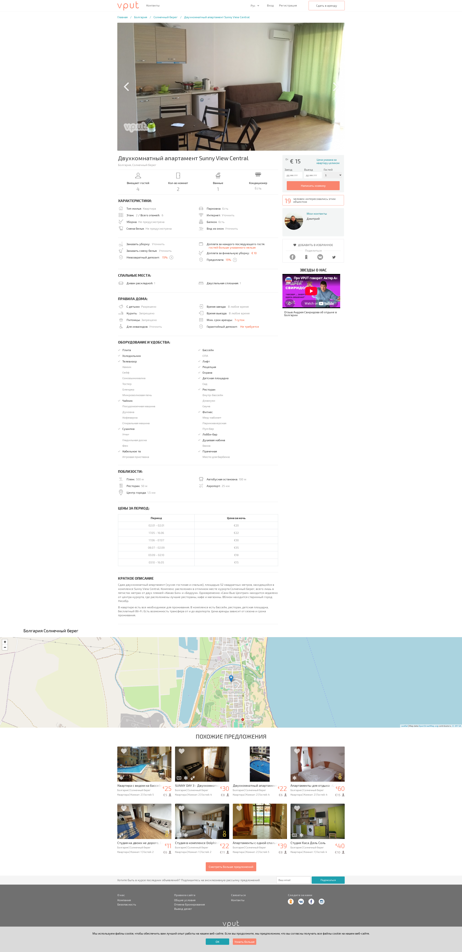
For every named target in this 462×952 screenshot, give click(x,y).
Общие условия (184, 900)
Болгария (140, 17)
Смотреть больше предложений (231, 866)
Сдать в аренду (326, 5)
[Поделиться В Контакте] (320, 258)
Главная (122, 17)
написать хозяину (313, 185)
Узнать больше (244, 941)
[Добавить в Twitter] (334, 258)
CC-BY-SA (456, 726)
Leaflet (404, 726)
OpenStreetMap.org (428, 726)
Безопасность (126, 904)
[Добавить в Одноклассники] (306, 258)
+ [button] (5, 642)
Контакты (153, 5)
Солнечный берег (166, 17)
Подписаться (328, 880)
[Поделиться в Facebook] (292, 258)
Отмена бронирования (189, 904)
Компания (124, 900)
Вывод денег (183, 908)
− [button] (5, 647)
